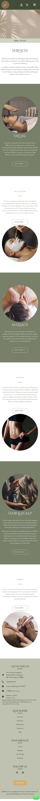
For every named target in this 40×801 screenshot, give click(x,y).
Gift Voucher (20, 724)
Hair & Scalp (20, 754)
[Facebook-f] (17, 773)
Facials (20, 747)
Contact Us (20, 728)
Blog (20, 732)
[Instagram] (23, 773)
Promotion (20, 721)
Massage (20, 750)
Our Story (20, 717)
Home (16, 41)
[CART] (26, 4)
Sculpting (20, 758)
